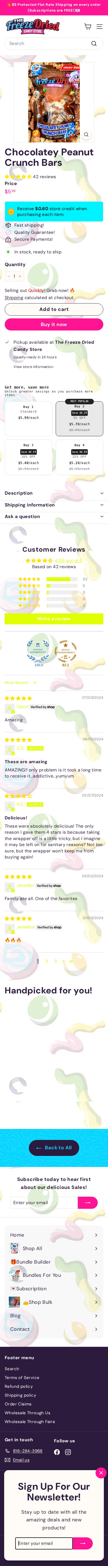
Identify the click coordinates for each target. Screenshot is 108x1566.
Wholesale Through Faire (30, 1421)
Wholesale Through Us (27, 1413)
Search (12, 1369)
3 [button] (55, 961)
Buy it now (54, 324)
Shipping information (30, 505)
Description (19, 493)
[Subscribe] (83, 1538)
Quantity (15, 264)
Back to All (58, 1147)
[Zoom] (86, 134)
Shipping (14, 297)
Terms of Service (22, 1377)
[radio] (28, 419)
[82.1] (66, 651)
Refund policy (19, 1386)
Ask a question (22, 516)
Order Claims (18, 1404)
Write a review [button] (54, 619)
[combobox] (54, 43)
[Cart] (87, 26)
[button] (19, 177)
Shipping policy (20, 1395)
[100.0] (38, 651)
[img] (18, 698)
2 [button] (46, 961)
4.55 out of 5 (68, 560)
